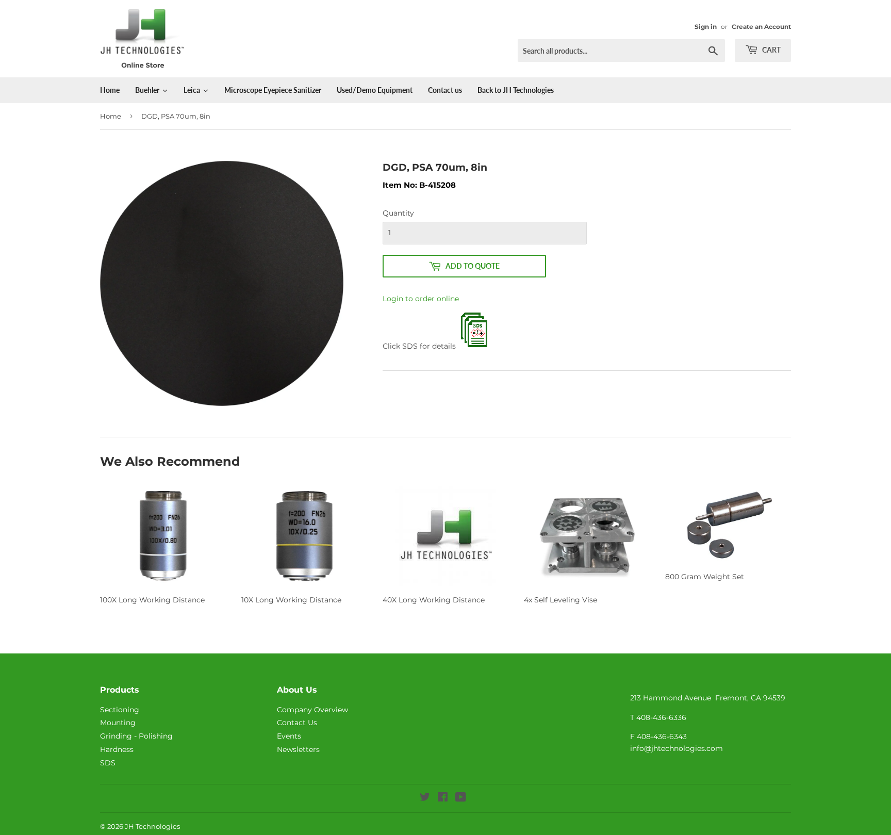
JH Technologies (152, 826)
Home (110, 116)
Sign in (706, 26)
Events (289, 736)
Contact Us (297, 722)
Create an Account (761, 26)
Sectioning (119, 709)
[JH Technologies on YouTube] (460, 798)
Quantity (398, 213)
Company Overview (312, 709)
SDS (108, 762)
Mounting (118, 722)
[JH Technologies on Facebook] (442, 798)
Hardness (117, 749)
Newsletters (298, 749)
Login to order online (421, 298)
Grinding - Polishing (136, 736)
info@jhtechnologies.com (676, 748)
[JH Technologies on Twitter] (425, 798)
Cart (771, 49)
